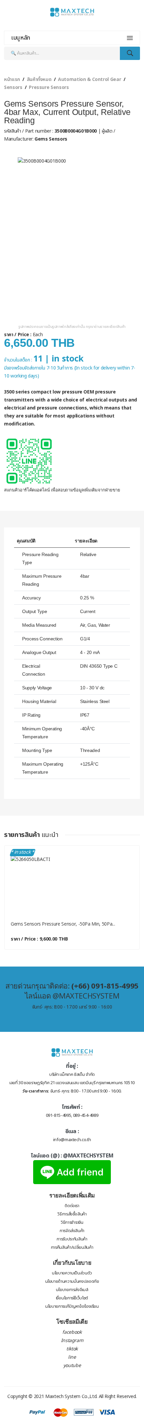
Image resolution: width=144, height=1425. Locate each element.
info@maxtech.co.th (72, 1139)
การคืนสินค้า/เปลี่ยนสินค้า (72, 1247)
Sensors (13, 87)
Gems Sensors (50, 139)
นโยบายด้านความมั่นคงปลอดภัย (72, 1281)
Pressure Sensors (49, 87)
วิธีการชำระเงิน (72, 1222)
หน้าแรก (12, 79)
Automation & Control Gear (89, 79)
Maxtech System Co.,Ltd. (71, 1396)
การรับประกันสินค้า (72, 1239)
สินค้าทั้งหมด (39, 79)
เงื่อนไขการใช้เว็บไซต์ (72, 1298)
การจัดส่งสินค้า (72, 1230)
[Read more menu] (130, 38)
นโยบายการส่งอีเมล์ (72, 1289)
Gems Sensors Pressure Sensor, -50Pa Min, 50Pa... (63, 924)
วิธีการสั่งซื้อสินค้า (71, 1214)
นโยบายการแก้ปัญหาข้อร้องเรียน (72, 1306)
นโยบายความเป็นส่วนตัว (72, 1273)
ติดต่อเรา (72, 1205)
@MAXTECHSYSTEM (88, 1156)
